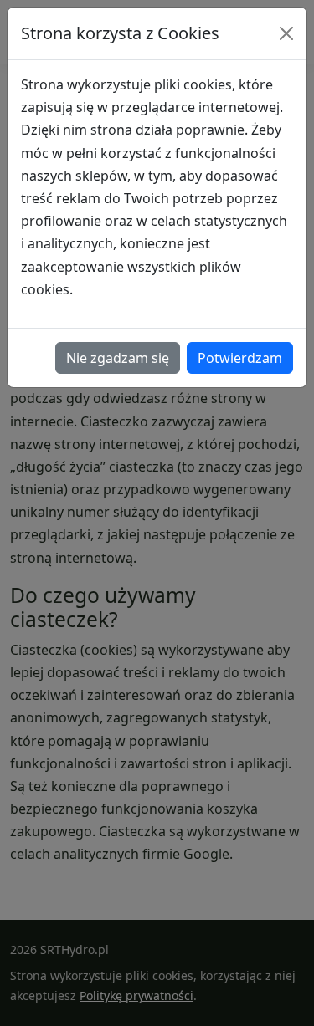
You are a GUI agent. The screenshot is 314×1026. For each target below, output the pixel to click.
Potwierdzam (240, 358)
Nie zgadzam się (117, 358)
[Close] (286, 33)
